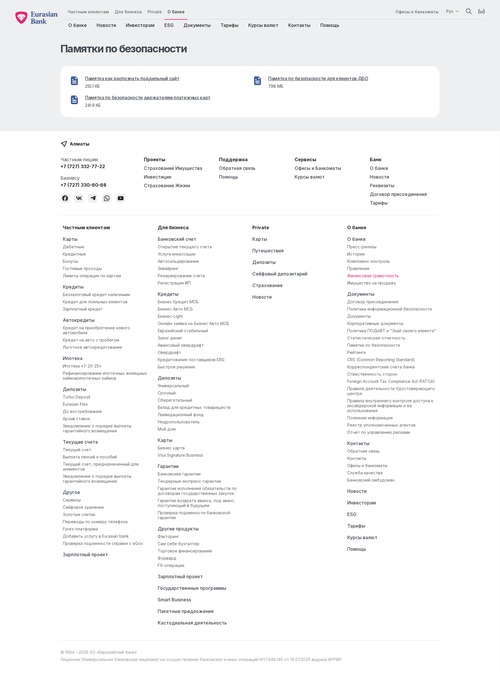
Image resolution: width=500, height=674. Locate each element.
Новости (106, 25)
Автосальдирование (178, 261)
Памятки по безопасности (373, 345)
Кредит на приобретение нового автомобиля (96, 330)
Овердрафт (169, 352)
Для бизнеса (128, 11)
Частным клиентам (88, 11)
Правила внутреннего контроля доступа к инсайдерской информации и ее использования (390, 405)
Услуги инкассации (176, 253)
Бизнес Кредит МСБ (178, 301)
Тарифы (229, 25)
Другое (71, 492)
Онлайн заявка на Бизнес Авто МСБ (193, 323)
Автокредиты (79, 320)
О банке (176, 11)
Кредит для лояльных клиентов (95, 301)
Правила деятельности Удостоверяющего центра (391, 391)
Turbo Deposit (76, 396)
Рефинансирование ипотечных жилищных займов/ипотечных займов (105, 376)
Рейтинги (356, 352)
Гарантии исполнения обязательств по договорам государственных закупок (197, 491)
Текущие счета (80, 442)
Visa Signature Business (180, 455)
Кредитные (74, 253)
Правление (358, 268)
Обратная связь (237, 168)
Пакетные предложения (186, 611)
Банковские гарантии (179, 473)
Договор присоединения (398, 194)
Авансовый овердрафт (181, 345)
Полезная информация (370, 417)
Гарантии (168, 466)
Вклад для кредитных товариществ (194, 407)
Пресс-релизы (361, 246)
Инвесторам (140, 25)
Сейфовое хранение (83, 507)
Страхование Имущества (173, 168)
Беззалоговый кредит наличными (96, 294)
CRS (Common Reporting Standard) (381, 359)
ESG (169, 25)
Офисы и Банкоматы (318, 168)
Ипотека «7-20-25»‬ (82, 365)
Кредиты (73, 287)
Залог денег (170, 337)
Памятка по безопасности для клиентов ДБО (318, 78)
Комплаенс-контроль (368, 261)
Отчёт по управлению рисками (378, 432)
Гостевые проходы (82, 268)
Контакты (299, 25)
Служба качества (365, 472)
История (356, 253)
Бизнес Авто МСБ (175, 308)
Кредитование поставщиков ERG (191, 359)
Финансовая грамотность (373, 275)
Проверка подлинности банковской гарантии (194, 515)
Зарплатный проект (85, 554)
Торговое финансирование (185, 550)
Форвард (167, 558)
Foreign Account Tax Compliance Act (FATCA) (391, 381)
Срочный (167, 392)
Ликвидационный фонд (181, 414)
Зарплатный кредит (83, 308)
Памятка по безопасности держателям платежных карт (147, 97)
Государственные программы (192, 588)
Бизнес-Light (170, 316)
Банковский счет (177, 239)
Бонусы (70, 261)
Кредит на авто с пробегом (91, 339)
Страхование (267, 285)
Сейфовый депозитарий (279, 274)
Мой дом (167, 429)
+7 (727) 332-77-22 (82, 166)
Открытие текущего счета (185, 246)
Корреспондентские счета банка (381, 366)
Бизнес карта (171, 447)
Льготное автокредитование (92, 347)
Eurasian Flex (75, 404)
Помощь (329, 25)
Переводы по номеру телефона (95, 521)
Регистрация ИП (174, 282)
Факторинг (168, 536)
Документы (197, 25)
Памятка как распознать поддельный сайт (132, 78)
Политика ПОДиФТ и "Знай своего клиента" (391, 330)
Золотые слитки (79, 514)
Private (155, 11)
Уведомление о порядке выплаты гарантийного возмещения (97, 428)
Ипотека (72, 358)
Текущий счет (77, 449)
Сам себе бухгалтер (178, 543)
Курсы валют (263, 25)
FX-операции (171, 565)
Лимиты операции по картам (92, 275)
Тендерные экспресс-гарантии (189, 481)
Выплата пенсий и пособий (90, 456)
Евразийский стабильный (183, 330)
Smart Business (174, 600)
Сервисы (72, 499)
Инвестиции (157, 177)
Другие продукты (178, 529)
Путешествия (268, 251)
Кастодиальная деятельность (192, 623)
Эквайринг (168, 268)
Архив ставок (76, 418)
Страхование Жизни (167, 185)
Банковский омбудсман (370, 480)
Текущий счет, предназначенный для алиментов (101, 466)
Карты (70, 239)
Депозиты (74, 389)
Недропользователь (179, 421)
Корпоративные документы (375, 323)
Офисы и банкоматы (417, 11)
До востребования (82, 411)
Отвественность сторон (372, 374)
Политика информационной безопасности (389, 308)
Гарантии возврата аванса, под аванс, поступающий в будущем (196, 503)
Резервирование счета (181, 275)
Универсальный (173, 385)
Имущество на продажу (371, 282)
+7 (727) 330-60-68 (83, 185)
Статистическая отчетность (376, 337)
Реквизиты (382, 185)
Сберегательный (175, 400)
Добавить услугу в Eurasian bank (96, 536)
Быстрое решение (176, 366)
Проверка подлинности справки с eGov (103, 543)
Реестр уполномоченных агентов (381, 425)
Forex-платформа (80, 528)
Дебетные (73, 246)
